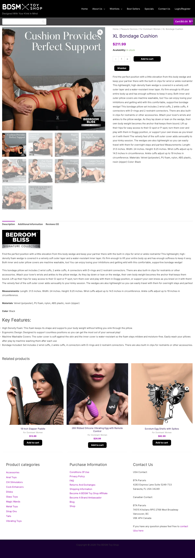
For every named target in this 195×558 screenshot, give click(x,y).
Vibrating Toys (14, 521)
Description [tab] (8, 224)
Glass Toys (12, 496)
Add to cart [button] (33, 442)
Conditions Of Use (79, 472)
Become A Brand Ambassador (86, 497)
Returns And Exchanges (82, 484)
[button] (100, 32)
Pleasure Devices (129, 29)
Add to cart (147, 58)
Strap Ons (11, 511)
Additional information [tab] (30, 224)
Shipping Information (81, 489)
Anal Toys (11, 477)
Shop (72, 506)
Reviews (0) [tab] (52, 224)
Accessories (12, 472)
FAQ (72, 480)
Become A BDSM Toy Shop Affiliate (89, 493)
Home (116, 29)
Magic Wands (13, 501)
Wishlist (121, 68)
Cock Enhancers (15, 486)
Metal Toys (12, 506)
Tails (8, 516)
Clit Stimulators (14, 482)
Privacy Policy (77, 476)
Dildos (9, 491)
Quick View (33, 422)
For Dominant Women (150, 29)
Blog (72, 501)
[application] (103, 9)
